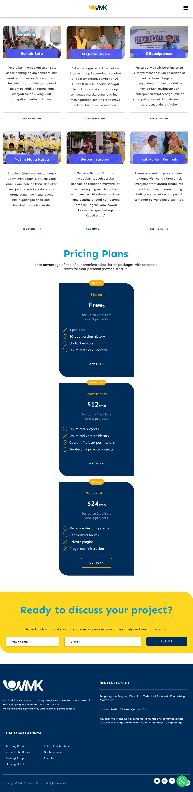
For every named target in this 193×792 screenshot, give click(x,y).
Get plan (96, 364)
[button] (182, 781)
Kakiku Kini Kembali (56, 746)
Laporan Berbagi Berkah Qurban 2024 (123, 709)
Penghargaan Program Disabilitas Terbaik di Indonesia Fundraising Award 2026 (142, 698)
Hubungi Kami (15, 764)
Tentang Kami (15, 746)
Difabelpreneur (53, 752)
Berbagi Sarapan (16, 758)
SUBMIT (166, 641)
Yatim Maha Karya (18, 752)
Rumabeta (50, 758)
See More (29, 118)
